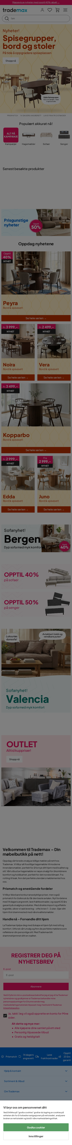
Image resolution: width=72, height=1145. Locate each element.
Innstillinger (36, 1136)
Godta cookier (36, 1127)
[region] (36, 1122)
